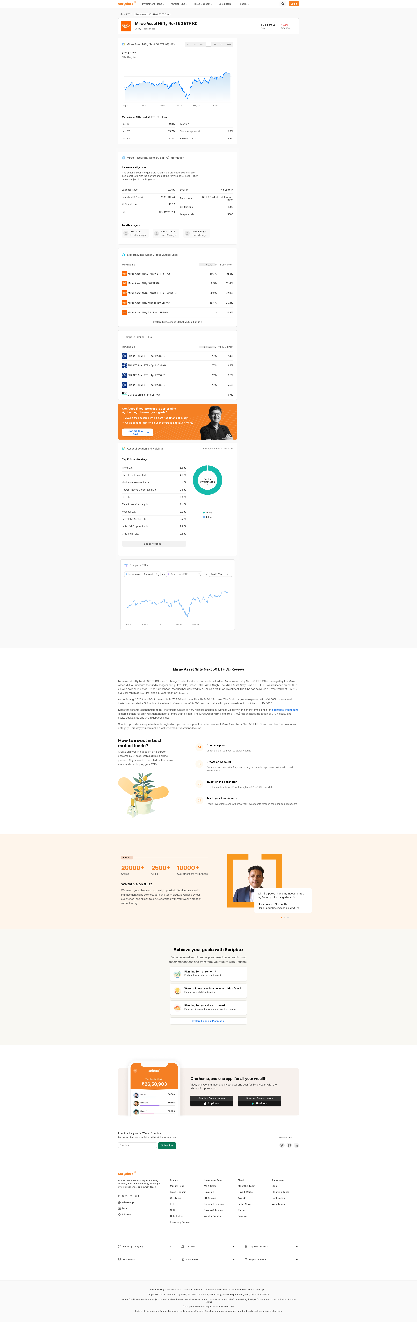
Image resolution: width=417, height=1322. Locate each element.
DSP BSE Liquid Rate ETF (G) (144, 394)
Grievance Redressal (241, 1289)
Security (210, 1289)
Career (241, 1210)
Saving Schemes (213, 1210)
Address (126, 1214)
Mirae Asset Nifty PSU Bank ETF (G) (148, 312)
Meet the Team (246, 1186)
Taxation (209, 1192)
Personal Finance (214, 1204)
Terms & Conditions (192, 1289)
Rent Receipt (279, 1198)
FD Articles (210, 1198)
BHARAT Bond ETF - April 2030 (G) (147, 356)
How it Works (245, 1192)
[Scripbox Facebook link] (288, 1145)
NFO (172, 1210)
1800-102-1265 (130, 1196)
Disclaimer (222, 1289)
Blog (274, 1186)
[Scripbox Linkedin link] (295, 1145)
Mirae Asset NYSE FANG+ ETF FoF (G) (149, 273)
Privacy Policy (157, 1289)
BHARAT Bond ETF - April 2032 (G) (147, 375)
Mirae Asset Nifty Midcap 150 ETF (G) (149, 302)
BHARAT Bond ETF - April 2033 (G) (147, 385)
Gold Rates (176, 1216)
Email (125, 1208)
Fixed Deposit (178, 1192)
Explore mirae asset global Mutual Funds (176, 322)
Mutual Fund (177, 1186)
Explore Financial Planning (207, 1021)
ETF (128, 14)
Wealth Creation (213, 1216)
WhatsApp (128, 1202)
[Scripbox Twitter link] (282, 1145)
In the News (244, 1204)
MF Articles (210, 1186)
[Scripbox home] (127, 3)
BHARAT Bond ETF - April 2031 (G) (147, 365)
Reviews (242, 1216)
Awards (242, 1198)
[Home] (121, 14)
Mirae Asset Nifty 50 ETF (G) (144, 283)
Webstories (278, 1204)
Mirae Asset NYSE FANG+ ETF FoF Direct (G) (152, 293)
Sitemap (259, 1289)
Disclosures (173, 1289)
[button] (154, 3)
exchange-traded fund (285, 709)
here (279, 1311)
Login (294, 3)
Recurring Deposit (180, 1222)
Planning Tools (280, 1192)
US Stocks (175, 1198)
